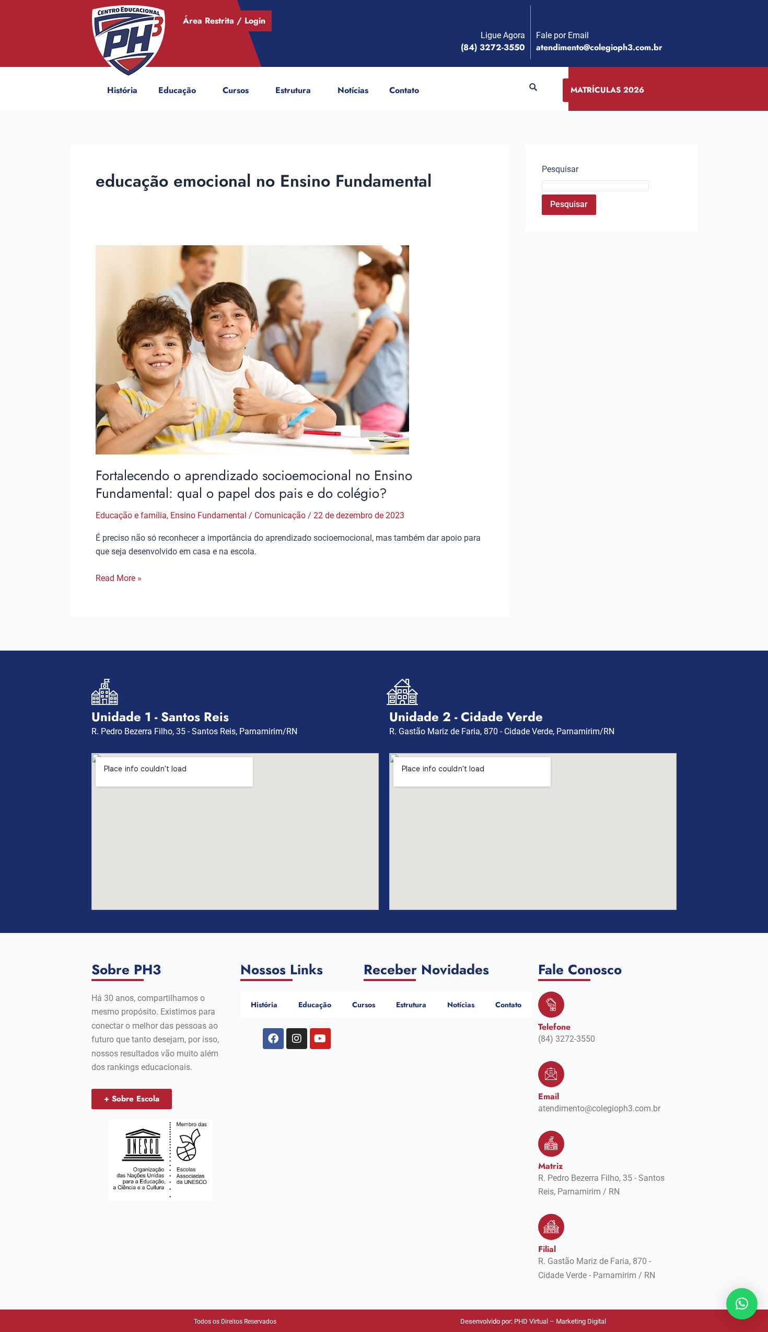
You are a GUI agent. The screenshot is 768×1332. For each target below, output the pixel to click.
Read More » (119, 577)
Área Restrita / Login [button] (224, 21)
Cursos (236, 90)
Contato (404, 90)
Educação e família (131, 515)
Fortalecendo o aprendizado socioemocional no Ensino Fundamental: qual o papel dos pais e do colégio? (254, 484)
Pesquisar (560, 169)
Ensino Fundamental (208, 515)
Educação (177, 90)
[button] (200, 90)
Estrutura (293, 90)
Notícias (353, 90)
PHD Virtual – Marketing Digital (560, 1321)
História (122, 90)
